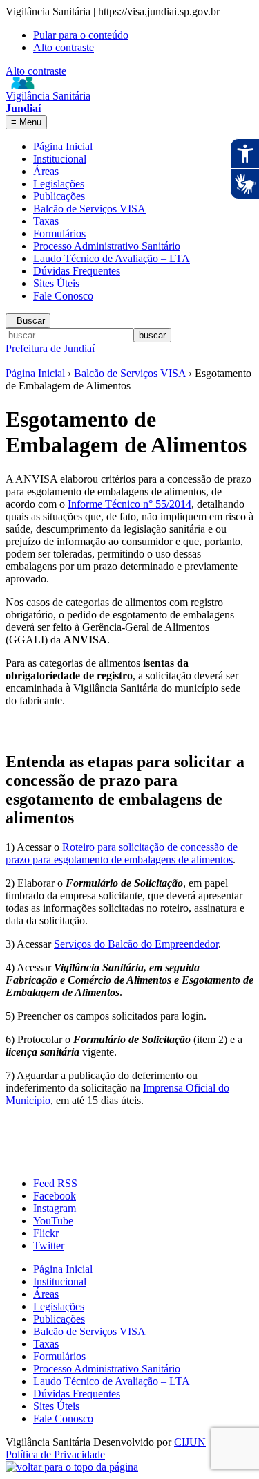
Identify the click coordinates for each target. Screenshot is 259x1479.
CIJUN (190, 1442)
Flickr (46, 1233)
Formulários (59, 233)
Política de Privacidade (55, 1454)
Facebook (54, 1196)
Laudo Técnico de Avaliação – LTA (111, 258)
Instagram (54, 1208)
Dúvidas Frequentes (76, 271)
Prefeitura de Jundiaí (50, 348)
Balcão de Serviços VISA (89, 208)
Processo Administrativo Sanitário (106, 246)
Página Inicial (63, 146)
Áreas (46, 171)
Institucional (59, 159)
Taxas (46, 221)
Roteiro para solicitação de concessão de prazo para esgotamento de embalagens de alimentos (122, 853)
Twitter (48, 1245)
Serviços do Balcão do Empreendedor (136, 944)
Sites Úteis (56, 283)
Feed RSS (55, 1183)
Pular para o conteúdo (80, 35)
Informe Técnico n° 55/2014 (129, 504)
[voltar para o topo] (72, 1467)
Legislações (58, 184)
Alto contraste (63, 47)
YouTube (53, 1221)
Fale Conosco (63, 296)
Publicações (59, 196)
